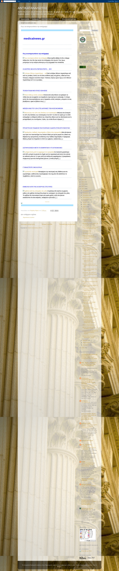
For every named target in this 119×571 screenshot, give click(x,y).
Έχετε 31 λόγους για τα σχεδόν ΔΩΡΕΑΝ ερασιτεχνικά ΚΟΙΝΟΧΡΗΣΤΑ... (89, 426)
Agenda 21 (85, 300)
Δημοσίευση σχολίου (28, 217)
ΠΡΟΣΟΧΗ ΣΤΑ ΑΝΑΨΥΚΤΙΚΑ (87, 220)
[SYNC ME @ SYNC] (86, 551)
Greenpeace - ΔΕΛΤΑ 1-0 (87, 124)
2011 (82, 188)
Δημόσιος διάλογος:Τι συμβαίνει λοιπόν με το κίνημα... (89, 242)
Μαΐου (85, 206)
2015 (83, 179)
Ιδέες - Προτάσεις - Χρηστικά (86, 445)
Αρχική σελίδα (25, 19)
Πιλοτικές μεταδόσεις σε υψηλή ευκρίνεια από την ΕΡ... (89, 265)
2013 (83, 184)
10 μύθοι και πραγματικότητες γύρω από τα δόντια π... (89, 312)
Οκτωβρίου (86, 195)
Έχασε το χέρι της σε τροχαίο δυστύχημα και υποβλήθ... (89, 237)
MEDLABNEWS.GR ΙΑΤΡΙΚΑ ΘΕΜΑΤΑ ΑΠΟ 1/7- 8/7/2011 (92, 68)
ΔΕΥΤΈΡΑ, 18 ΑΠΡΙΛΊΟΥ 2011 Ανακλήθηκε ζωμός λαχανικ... (89, 274)
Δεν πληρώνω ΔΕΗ (87, 245)
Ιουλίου (85, 202)
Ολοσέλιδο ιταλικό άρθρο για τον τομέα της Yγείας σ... (90, 224)
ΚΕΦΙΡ (83, 461)
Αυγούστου (86, 200)
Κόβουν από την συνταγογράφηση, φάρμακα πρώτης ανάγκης (90, 307)
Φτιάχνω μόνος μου (87, 508)
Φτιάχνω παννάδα (86, 509)
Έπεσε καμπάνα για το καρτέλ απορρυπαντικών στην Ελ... (89, 249)
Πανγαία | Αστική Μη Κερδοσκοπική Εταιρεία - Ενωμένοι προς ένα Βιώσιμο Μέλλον (88, 502)
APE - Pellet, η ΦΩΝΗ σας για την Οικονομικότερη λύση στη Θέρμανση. (88, 364)
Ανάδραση (35, 19)
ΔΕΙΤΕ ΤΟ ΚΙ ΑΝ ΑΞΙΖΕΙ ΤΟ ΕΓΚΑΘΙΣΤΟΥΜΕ (90, 328)
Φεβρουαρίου (87, 342)
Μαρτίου (85, 340)
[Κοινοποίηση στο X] (54, 211)
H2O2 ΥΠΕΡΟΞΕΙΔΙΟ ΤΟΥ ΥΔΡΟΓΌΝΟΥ (89, 269)
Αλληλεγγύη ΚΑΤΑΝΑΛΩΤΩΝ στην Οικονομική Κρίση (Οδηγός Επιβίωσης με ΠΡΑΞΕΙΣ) (88, 381)
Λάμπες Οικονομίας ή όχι (89, 325)
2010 (83, 347)
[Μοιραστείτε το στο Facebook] (56, 211)
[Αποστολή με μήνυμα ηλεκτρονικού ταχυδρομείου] (51, 211)
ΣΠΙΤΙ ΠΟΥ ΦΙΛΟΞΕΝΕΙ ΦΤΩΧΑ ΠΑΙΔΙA (89, 303)
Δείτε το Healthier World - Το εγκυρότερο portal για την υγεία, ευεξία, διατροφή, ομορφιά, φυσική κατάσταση (88, 416)
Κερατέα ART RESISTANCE (88, 485)
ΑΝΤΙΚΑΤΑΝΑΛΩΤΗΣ (32, 8)
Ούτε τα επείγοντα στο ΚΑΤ (89, 256)
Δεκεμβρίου (86, 190)
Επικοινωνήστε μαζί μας (69, 19)
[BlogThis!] (53, 211)
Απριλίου (85, 209)
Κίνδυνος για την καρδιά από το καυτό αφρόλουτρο (90, 227)
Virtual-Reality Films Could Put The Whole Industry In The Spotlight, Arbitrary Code (89, 387)
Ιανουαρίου (86, 345)
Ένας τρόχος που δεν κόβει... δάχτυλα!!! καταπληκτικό (88, 135)
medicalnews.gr (86, 231)
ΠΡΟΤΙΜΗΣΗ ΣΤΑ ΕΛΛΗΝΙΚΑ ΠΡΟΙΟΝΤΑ (92, 39)
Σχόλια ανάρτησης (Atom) (35, 227)
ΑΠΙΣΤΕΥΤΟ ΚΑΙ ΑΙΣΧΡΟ (86, 143)
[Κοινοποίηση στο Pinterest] (58, 211)
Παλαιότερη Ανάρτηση (67, 224)
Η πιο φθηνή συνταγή (85, 113)
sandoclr (90, 565)
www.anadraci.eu (85, 402)
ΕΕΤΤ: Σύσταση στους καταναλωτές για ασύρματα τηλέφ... (88, 260)
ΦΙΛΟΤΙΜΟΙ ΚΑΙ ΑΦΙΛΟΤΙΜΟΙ (50, 19)
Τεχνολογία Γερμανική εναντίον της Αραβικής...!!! (90, 216)
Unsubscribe (47, 201)
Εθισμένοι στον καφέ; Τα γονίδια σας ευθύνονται (89, 293)
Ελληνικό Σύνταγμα (87, 440)
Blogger (59, 566)
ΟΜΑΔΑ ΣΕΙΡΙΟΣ (86, 484)
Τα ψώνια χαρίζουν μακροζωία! (87, 297)
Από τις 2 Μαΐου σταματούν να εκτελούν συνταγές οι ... (90, 212)
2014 (83, 182)
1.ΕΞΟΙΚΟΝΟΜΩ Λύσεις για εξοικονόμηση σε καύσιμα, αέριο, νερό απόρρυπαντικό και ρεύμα (89, 356)
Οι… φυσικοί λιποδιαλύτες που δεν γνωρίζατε (89, 317)
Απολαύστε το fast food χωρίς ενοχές (88, 289)
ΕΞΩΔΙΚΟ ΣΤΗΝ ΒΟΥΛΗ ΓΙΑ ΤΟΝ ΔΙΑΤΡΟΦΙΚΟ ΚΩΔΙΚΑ (90, 332)
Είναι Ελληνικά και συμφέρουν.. (88, 103)
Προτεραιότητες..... (87, 233)
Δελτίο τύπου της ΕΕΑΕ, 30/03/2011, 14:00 (89, 336)
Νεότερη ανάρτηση (28, 224)
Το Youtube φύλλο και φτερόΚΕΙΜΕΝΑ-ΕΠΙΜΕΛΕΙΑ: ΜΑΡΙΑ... (89, 321)
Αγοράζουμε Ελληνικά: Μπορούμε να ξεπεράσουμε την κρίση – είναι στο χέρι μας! (89, 91)
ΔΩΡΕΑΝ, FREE (85, 423)
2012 (83, 186)
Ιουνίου (85, 204)
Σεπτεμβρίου (86, 197)
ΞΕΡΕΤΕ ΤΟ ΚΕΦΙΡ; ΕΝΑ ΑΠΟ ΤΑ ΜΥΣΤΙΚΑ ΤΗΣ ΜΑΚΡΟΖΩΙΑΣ (88, 464)
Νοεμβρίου (86, 193)
